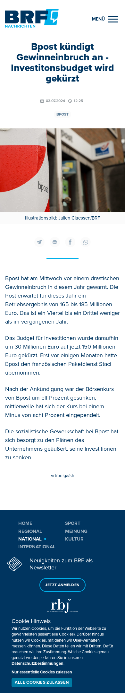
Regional (30, 531)
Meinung (76, 531)
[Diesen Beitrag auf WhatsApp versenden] (85, 242)
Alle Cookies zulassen (42, 682)
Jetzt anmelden (62, 585)
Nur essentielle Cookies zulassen (42, 672)
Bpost (62, 114)
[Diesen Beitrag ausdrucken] (55, 242)
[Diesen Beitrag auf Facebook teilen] (70, 242)
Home (25, 523)
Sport (72, 523)
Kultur (74, 539)
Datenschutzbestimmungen (37, 663)
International (36, 547)
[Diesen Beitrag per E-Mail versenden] (39, 242)
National (30, 539)
